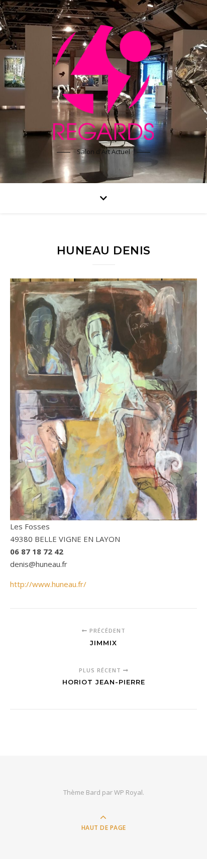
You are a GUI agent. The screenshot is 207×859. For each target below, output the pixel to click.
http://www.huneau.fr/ (48, 584)
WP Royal (128, 792)
